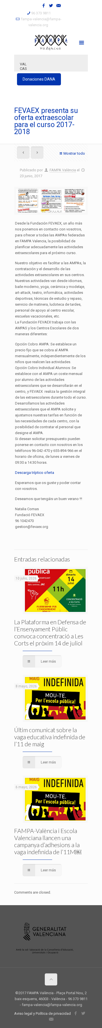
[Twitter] (51, 5)
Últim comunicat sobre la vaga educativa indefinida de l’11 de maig (49, 736)
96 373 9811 (41, 13)
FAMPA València (63, 170)
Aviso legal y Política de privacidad (42, 1013)
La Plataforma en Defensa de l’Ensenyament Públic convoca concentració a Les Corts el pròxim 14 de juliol (50, 632)
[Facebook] (44, 5)
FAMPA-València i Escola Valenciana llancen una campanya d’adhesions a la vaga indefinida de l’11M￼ (47, 841)
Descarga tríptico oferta (34, 472)
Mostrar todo (74, 153)
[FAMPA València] (51, 42)
